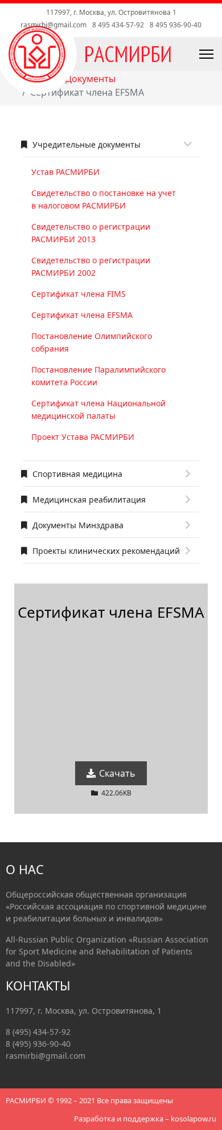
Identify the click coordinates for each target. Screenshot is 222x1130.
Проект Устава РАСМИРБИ (82, 436)
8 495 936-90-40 (176, 25)
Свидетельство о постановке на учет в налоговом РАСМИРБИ (103, 199)
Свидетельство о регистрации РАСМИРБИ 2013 (90, 232)
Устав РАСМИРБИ (65, 171)
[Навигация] (181, 54)
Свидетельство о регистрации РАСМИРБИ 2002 (90, 266)
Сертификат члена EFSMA (82, 314)
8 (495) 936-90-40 (38, 1043)
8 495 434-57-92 (118, 25)
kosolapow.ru (193, 1118)
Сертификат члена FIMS (78, 293)
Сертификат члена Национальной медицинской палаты (98, 409)
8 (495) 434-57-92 (38, 1031)
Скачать (116, 773)
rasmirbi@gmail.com (53, 25)
